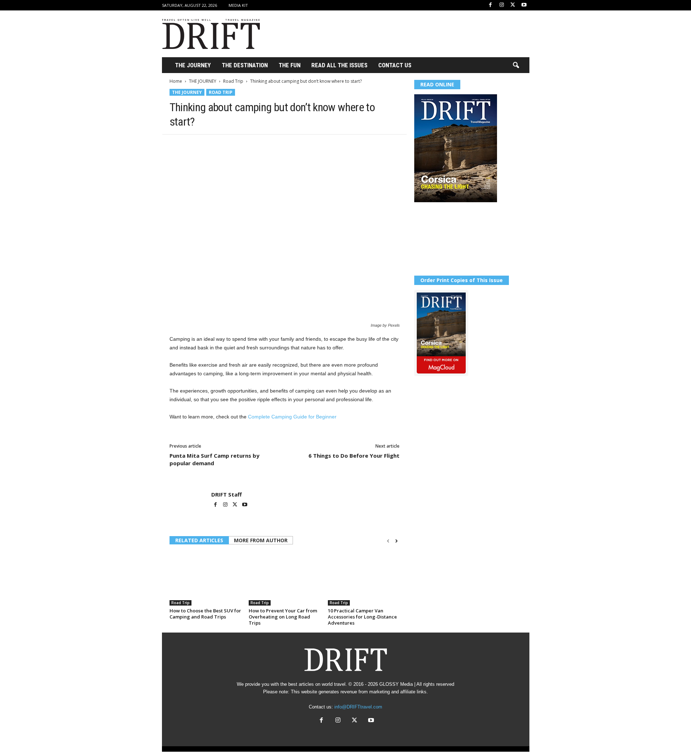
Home (176, 81)
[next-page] (396, 541)
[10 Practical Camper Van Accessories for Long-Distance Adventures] (364, 579)
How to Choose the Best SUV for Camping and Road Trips (205, 613)
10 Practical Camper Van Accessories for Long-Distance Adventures (362, 616)
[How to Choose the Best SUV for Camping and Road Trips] (205, 579)
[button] (516, 65)
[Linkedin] (243, 145)
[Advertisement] (398, 34)
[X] (513, 5)
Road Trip (233, 81)
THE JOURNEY (193, 65)
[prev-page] (388, 541)
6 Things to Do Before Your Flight (353, 455)
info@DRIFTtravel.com (358, 707)
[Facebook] (490, 5)
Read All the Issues (339, 65)
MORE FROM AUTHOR (261, 540)
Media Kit (238, 5)
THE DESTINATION (245, 65)
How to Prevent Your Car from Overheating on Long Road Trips (283, 616)
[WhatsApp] (226, 145)
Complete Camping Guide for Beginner (292, 417)
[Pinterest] (210, 145)
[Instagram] (501, 5)
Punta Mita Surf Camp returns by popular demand (214, 459)
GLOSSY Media (396, 684)
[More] (276, 145)
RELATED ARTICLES (199, 540)
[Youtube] (524, 5)
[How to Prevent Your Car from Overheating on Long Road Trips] (285, 579)
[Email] (259, 145)
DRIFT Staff (226, 494)
